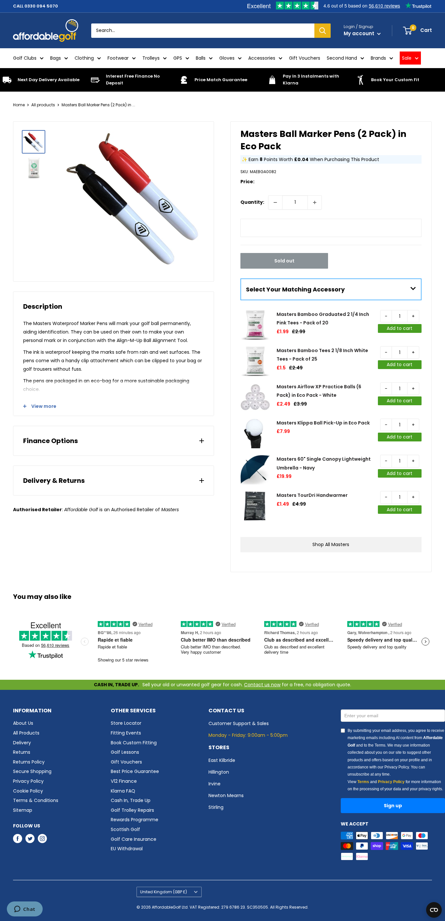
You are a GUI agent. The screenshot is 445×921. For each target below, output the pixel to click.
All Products (26, 733)
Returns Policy (29, 762)
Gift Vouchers (304, 58)
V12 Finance (124, 781)
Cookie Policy (28, 791)
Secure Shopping (32, 771)
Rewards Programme (134, 819)
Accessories (261, 58)
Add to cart (399, 328)
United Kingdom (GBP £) (163, 892)
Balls (201, 58)
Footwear (118, 58)
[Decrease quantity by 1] (275, 202)
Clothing (84, 58)
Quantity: (252, 202)
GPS (177, 58)
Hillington (218, 772)
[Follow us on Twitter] (30, 838)
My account (360, 33)
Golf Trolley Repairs (132, 810)
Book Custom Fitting (134, 742)
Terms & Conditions (35, 800)
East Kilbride (221, 760)
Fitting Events (126, 733)
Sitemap (22, 810)
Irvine (214, 783)
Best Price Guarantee (135, 771)
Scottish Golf (125, 829)
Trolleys (151, 58)
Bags (55, 58)
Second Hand (342, 58)
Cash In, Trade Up (131, 800)
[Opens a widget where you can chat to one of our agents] (25, 909)
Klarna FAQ (123, 791)
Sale (406, 58)
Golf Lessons (125, 752)
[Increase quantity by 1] (315, 202)
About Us (23, 723)
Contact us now (262, 684)
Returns (21, 752)
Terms (363, 782)
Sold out (284, 261)
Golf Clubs (24, 58)
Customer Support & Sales (238, 723)
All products (43, 105)
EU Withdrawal (127, 848)
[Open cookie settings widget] (434, 910)
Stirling (215, 807)
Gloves (227, 58)
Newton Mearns (226, 795)
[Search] (322, 30)
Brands (378, 58)
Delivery (22, 742)
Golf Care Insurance (133, 839)
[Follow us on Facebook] (17, 838)
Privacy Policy (28, 781)
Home (19, 105)
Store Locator (126, 723)
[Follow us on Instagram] (42, 838)
